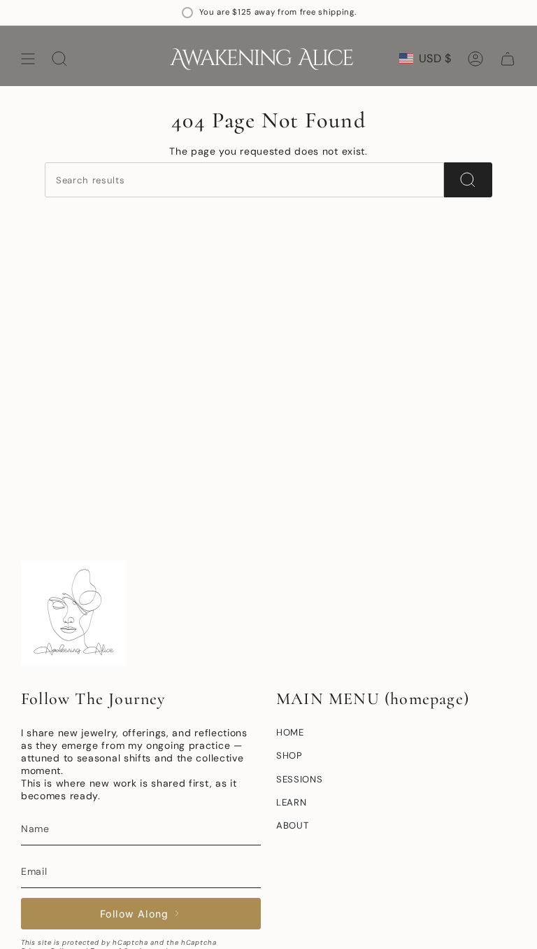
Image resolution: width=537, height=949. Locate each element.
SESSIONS (299, 779)
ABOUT (292, 825)
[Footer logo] (73, 613)
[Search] (468, 179)
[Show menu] (28, 58)
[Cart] (508, 58)
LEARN (291, 802)
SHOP (289, 755)
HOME (290, 732)
